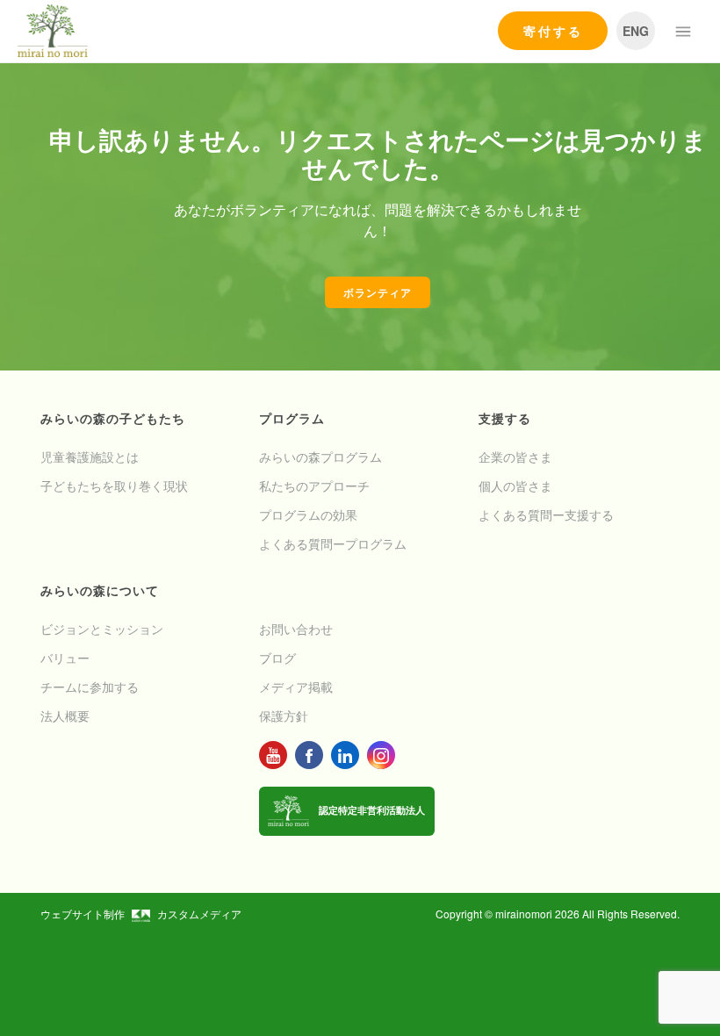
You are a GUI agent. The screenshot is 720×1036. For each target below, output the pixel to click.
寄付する (553, 31)
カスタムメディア (199, 913)
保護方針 (283, 715)
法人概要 (65, 715)
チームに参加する (89, 686)
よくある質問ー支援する (546, 514)
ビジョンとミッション (101, 628)
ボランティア (377, 292)
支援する (505, 418)
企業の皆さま (515, 456)
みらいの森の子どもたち (112, 418)
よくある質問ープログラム (333, 543)
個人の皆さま (515, 485)
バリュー (65, 657)
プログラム (292, 418)
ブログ (277, 657)
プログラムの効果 (308, 514)
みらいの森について (99, 590)
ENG (636, 31)
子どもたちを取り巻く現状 (114, 485)
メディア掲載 (296, 686)
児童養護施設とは (89, 456)
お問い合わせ (296, 628)
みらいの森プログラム (320, 456)
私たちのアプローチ (314, 485)
